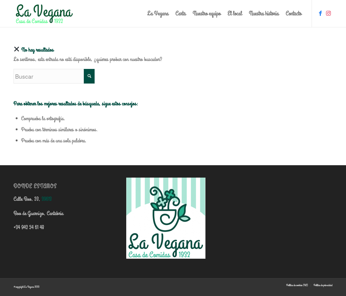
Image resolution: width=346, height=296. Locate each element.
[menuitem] (158, 13)
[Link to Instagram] (328, 13)
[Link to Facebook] (320, 13)
